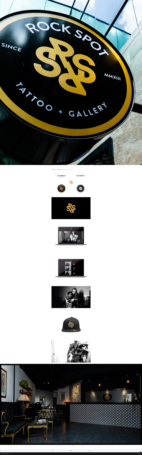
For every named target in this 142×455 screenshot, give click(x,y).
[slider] (70, 424)
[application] (71, 414)
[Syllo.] (3, 2)
